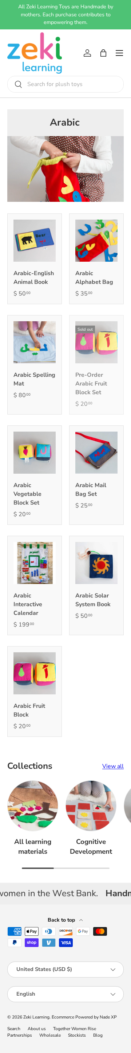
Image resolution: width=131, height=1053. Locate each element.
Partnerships (19, 1035)
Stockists (77, 1035)
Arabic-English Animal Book (33, 277)
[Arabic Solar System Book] (96, 563)
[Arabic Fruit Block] (34, 673)
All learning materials (32, 846)
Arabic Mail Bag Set (90, 489)
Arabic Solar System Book (93, 600)
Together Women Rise (74, 1029)
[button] (103, 53)
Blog (98, 1035)
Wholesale (50, 1035)
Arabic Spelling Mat (34, 379)
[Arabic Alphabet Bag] (96, 241)
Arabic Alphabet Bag (94, 277)
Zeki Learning (36, 1017)
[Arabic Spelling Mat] (34, 342)
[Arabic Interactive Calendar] (34, 563)
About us (37, 1029)
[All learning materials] (33, 806)
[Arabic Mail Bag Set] (96, 453)
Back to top (62, 920)
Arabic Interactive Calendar (27, 604)
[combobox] (65, 84)
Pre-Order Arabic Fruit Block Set (91, 383)
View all (113, 766)
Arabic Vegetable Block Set (27, 494)
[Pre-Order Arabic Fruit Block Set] (96, 342)
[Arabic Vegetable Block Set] (34, 453)
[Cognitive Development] (91, 806)
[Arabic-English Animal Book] (34, 241)
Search (13, 1029)
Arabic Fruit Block (29, 710)
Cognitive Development (91, 846)
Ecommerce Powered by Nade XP (84, 1017)
